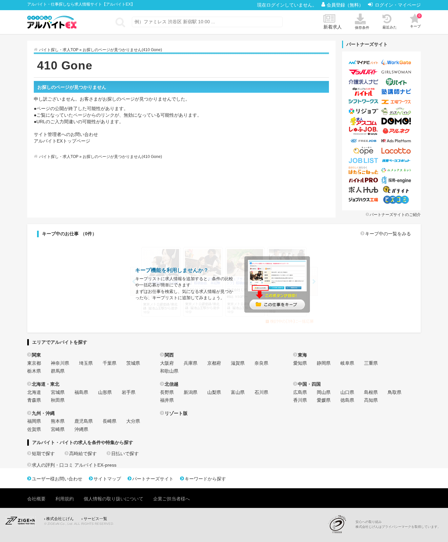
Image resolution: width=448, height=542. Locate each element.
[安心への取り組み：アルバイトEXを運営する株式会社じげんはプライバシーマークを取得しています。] (339, 524)
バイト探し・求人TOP (58, 50)
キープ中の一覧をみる (388, 233)
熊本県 (58, 421)
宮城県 (58, 392)
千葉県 (109, 363)
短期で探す (43, 453)
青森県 (34, 400)
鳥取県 (394, 392)
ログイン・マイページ (398, 5)
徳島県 (347, 400)
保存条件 (362, 27)
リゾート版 (176, 413)
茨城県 (133, 363)
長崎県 (109, 421)
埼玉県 (86, 363)
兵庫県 (190, 363)
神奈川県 (60, 363)
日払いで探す (125, 453)
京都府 (214, 363)
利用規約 (64, 498)
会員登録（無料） (346, 5)
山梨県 (214, 392)
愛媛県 (324, 400)
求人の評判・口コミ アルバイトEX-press (74, 465)
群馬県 (58, 371)
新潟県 (190, 392)
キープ (415, 21)
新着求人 (332, 26)
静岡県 (324, 363)
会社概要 (36, 498)
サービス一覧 (95, 518)
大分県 (133, 421)
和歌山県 (169, 371)
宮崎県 (58, 429)
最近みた (389, 27)
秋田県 (58, 400)
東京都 (34, 363)
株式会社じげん (60, 518)
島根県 (371, 392)
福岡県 (34, 421)
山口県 (347, 392)
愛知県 (300, 363)
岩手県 (128, 392)
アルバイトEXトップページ (62, 141)
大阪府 (167, 363)
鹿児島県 (83, 421)
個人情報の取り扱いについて (113, 498)
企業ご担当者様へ (171, 498)
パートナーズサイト (152, 478)
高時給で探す (83, 453)
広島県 (300, 392)
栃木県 (34, 371)
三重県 (371, 363)
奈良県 (261, 363)
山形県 (105, 392)
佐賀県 (34, 429)
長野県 (167, 392)
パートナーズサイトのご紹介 (395, 214)
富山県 (238, 392)
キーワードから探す (205, 478)
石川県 (261, 392)
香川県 (300, 400)
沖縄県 (81, 429)
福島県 (81, 392)
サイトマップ (107, 478)
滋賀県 (238, 363)
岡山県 (324, 392)
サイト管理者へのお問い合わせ (66, 134)
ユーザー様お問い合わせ (57, 478)
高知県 (371, 400)
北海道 (34, 392)
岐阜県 (347, 363)
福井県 (167, 400)
